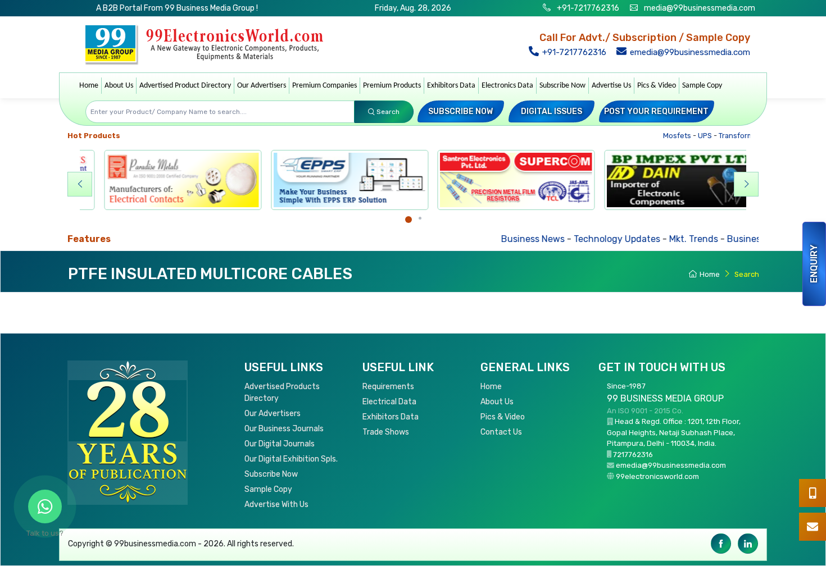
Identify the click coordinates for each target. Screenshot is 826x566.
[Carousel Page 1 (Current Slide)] (408, 219)
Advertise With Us (276, 504)
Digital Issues (551, 111)
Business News (493, 239)
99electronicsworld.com (657, 476)
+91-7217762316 (587, 8)
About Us (119, 85)
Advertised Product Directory (185, 85)
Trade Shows (385, 432)
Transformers (728, 135)
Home (88, 85)
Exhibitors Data (451, 85)
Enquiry (814, 264)
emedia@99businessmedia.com (689, 52)
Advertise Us (611, 85)
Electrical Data (389, 402)
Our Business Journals (284, 428)
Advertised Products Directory (282, 392)
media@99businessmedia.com (699, 8)
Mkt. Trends (653, 239)
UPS (692, 135)
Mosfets (664, 135)
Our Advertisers (261, 85)
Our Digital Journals (279, 444)
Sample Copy (702, 85)
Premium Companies (324, 85)
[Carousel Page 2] (420, 218)
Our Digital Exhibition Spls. (291, 459)
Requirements (388, 386)
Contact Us (501, 432)
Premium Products (392, 85)
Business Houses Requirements (753, 239)
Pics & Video (656, 85)
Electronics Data (507, 85)
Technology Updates (577, 239)
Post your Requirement (656, 111)
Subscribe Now (562, 85)
